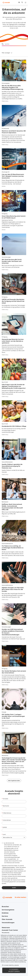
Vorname (5, 799)
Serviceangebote (8, 910)
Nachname (5, 806)
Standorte (5, 933)
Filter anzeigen (6, 53)
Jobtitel (4, 827)
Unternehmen (6, 820)
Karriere (5, 916)
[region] (14, 954)
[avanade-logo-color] (6, 2)
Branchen (5, 907)
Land (4, 834)
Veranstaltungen (8, 923)
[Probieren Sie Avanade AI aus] (19, 2)
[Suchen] (22, 2)
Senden (14, 887)
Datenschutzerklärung (20, 962)
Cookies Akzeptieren (14, 970)
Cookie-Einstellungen (11, 965)
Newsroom (6, 928)
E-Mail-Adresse (6, 813)
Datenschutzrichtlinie (9, 867)
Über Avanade (7, 919)
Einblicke (5, 913)
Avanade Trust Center (10, 930)
